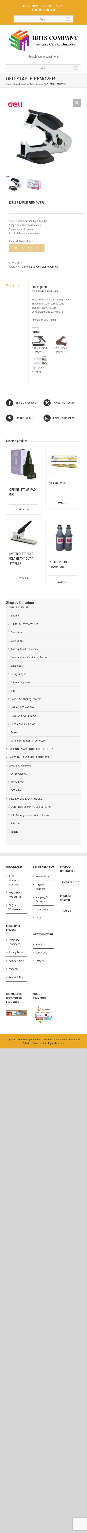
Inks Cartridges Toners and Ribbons (30, 815)
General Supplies (31, 266)
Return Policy (15, 977)
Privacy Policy (15, 952)
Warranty (13, 969)
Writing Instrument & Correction (28, 740)
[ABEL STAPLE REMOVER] (40, 341)
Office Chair (17, 782)
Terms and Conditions (14, 942)
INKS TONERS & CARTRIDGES (25, 798)
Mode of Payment (40, 887)
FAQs (38, 918)
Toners (14, 831)
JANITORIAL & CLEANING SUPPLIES (28, 757)
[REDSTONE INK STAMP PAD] (63, 537)
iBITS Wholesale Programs (14, 880)
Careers (39, 961)
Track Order (41, 909)
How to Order (42, 876)
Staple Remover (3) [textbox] (71, 881)
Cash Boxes (17, 640)
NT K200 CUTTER (59, 483)
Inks (13, 690)
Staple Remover (50, 266)
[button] (77, 103)
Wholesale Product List (14, 895)
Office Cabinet (19, 773)
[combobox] (70, 881)
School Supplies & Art (23, 724)
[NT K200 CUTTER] (63, 462)
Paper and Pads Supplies (24, 715)
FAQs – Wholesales (14, 907)
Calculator (16, 632)
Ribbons (15, 823)
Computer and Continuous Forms (29, 657)
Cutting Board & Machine (25, 649)
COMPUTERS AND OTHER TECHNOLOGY (30, 749)
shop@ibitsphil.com (43, 10)
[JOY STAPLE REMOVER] (61, 341)
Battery (15, 615)
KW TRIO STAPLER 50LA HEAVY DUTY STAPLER (21, 558)
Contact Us (41, 952)
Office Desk (17, 790)
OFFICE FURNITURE (19, 765)
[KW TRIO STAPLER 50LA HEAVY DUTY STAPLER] (23, 533)
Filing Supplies (19, 674)
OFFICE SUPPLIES (18, 607)
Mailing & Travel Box (22, 707)
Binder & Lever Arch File (24, 624)
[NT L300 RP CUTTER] (40, 361)
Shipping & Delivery (41, 899)
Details (25, 509)
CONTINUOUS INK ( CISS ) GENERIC (31, 807)
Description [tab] (12, 285)
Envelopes (16, 665)
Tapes (14, 732)
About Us (40, 944)
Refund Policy (16, 960)
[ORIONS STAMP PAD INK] (23, 465)
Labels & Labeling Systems (26, 699)
